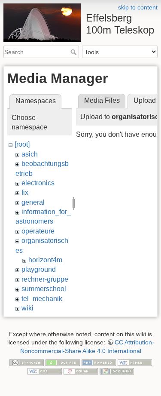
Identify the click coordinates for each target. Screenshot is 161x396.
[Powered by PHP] (99, 362)
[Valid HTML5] (135, 362)
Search (74, 52)
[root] (22, 144)
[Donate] (63, 362)
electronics (38, 183)
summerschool (43, 288)
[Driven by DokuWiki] (117, 370)
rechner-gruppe (44, 279)
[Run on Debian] (81, 370)
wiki (27, 308)
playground (38, 269)
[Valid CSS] (44, 370)
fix (24, 192)
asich (29, 154)
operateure (38, 231)
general (33, 202)
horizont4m (45, 260)
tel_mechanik (41, 298)
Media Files (102, 100)
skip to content (138, 7)
